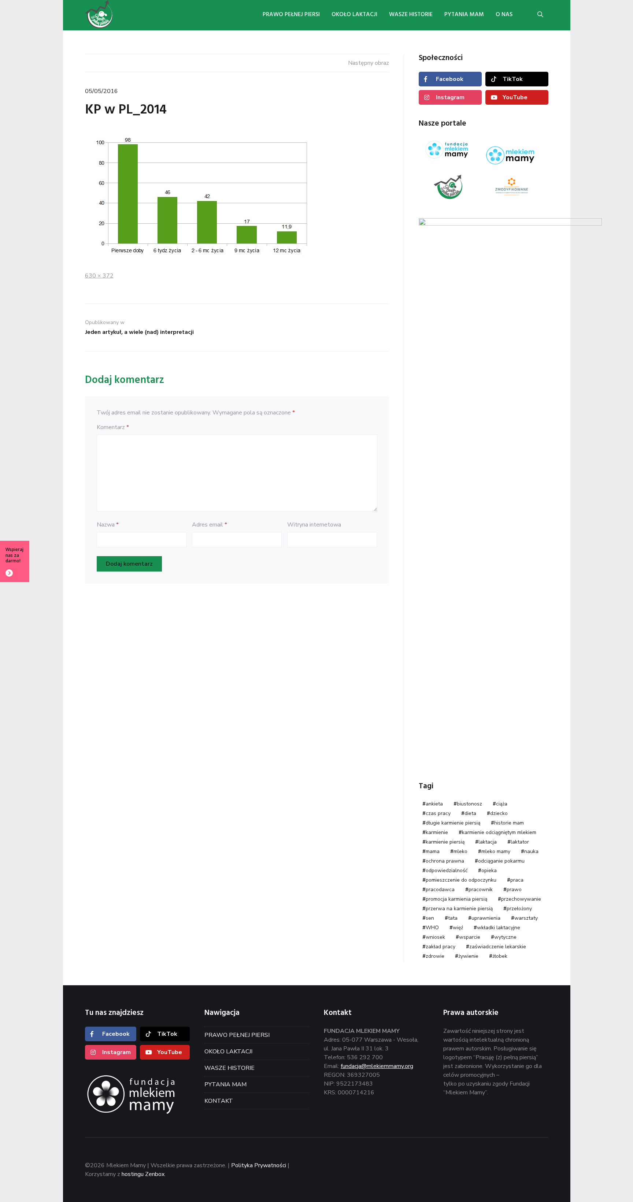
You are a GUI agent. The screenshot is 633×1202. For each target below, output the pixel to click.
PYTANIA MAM (225, 1084)
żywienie (468, 956)
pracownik (481, 889)
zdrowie (435, 956)
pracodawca (440, 889)
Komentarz (113, 427)
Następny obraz (368, 63)
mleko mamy (495, 851)
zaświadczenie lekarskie (497, 946)
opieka (489, 870)
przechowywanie (521, 899)
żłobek (499, 956)
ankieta (434, 803)
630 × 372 (99, 276)
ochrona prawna (445, 860)
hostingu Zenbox (143, 1174)
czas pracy (438, 813)
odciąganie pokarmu (501, 860)
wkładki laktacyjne (498, 927)
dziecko (499, 813)
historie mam (509, 822)
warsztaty (526, 918)
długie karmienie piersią (453, 822)
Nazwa (108, 525)
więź (458, 927)
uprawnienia (485, 918)
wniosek (435, 937)
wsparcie (469, 937)
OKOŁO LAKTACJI (228, 1051)
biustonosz (469, 803)
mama (433, 851)
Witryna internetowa (314, 525)
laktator (520, 841)
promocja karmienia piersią (456, 899)
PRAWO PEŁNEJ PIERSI (237, 1035)
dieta (470, 813)
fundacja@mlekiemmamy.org (377, 1066)
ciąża (501, 803)
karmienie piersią (445, 841)
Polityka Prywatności (258, 1165)
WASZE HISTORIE (229, 1068)
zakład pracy (440, 946)
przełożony (519, 908)
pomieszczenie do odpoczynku (461, 880)
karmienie (437, 832)
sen (430, 918)
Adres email (209, 525)
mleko (460, 851)
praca (516, 880)
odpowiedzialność (446, 870)
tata (453, 918)
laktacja (487, 841)
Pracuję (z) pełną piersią (114, 14)
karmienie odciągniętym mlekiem (499, 832)
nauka (531, 851)
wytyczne (505, 937)
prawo (514, 889)
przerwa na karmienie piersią (459, 908)
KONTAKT (218, 1101)
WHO (432, 927)
